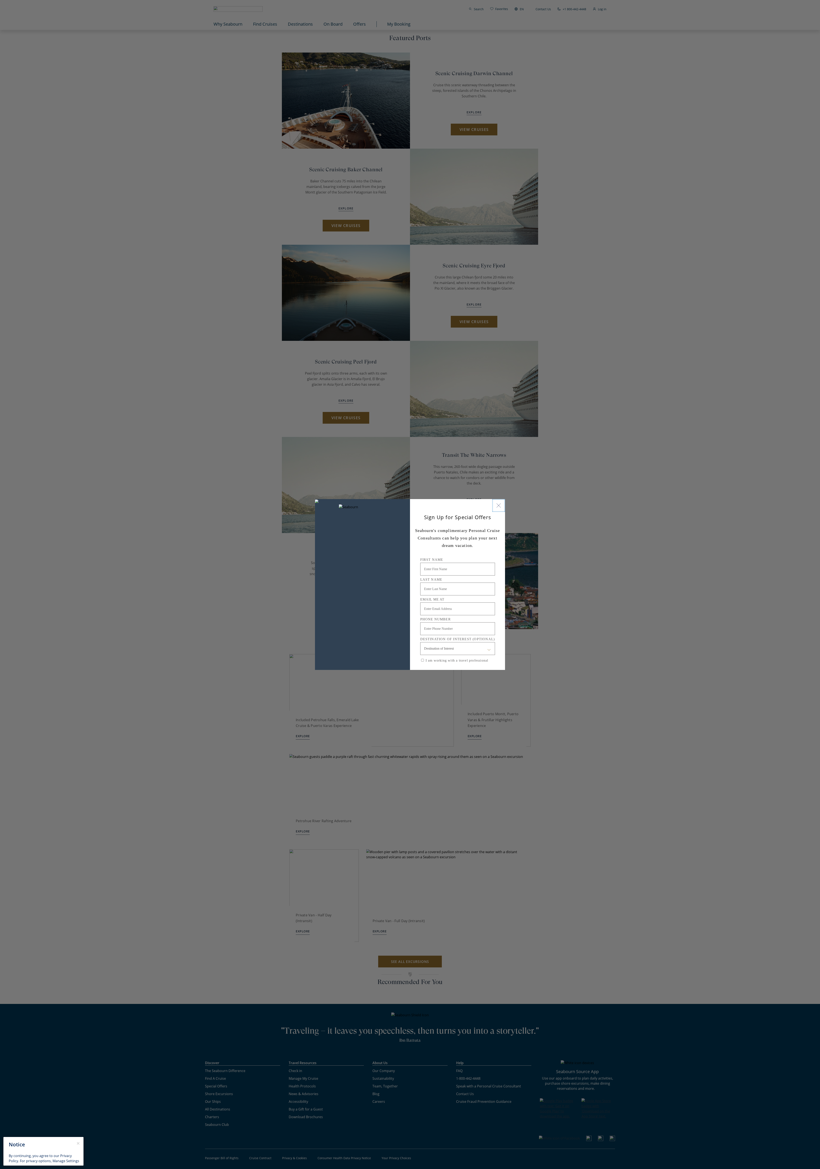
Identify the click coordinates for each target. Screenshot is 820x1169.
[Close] (498, 505)
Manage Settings (66, 1161)
